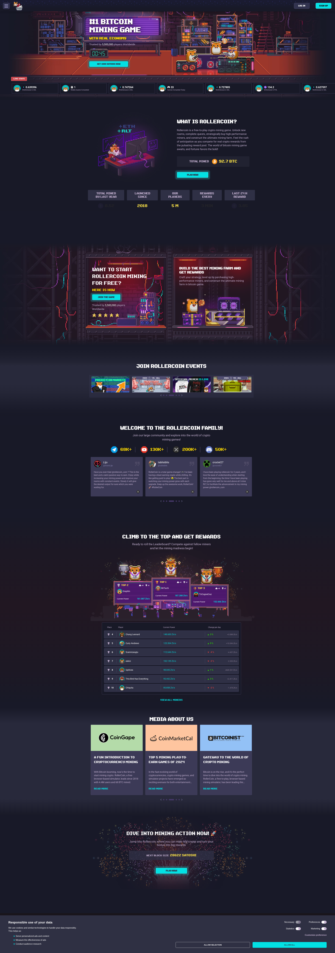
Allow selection (213, 945)
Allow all (289, 945)
